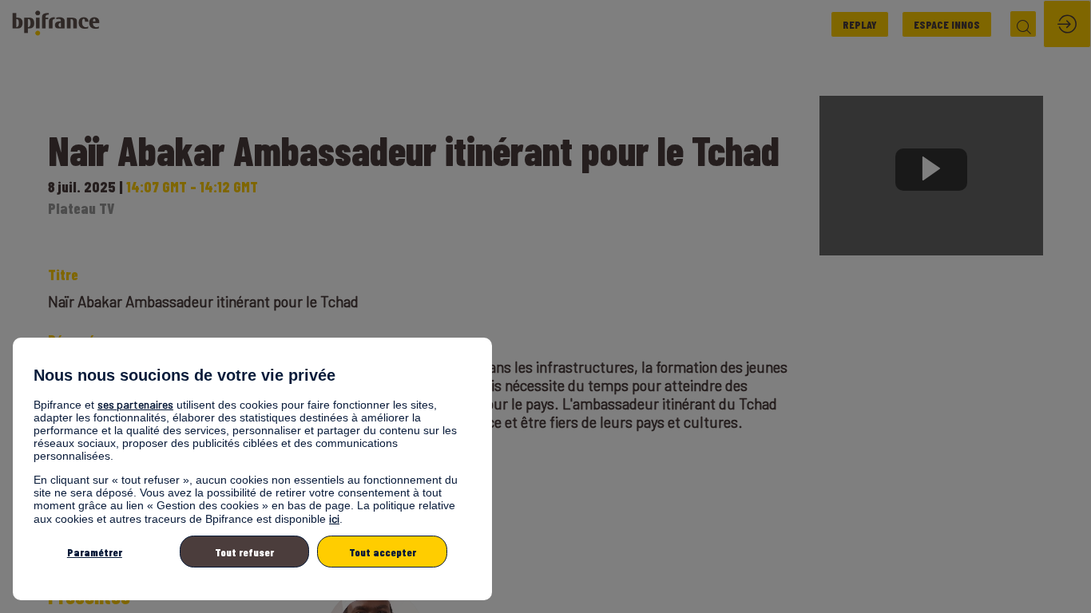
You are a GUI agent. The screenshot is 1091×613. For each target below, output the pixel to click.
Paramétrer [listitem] (94, 552)
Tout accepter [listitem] (382, 552)
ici (334, 518)
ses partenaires (135, 404)
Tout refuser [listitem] (244, 552)
